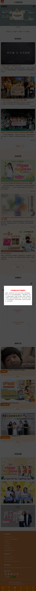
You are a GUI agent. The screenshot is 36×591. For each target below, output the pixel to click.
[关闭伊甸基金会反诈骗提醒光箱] (30, 287)
